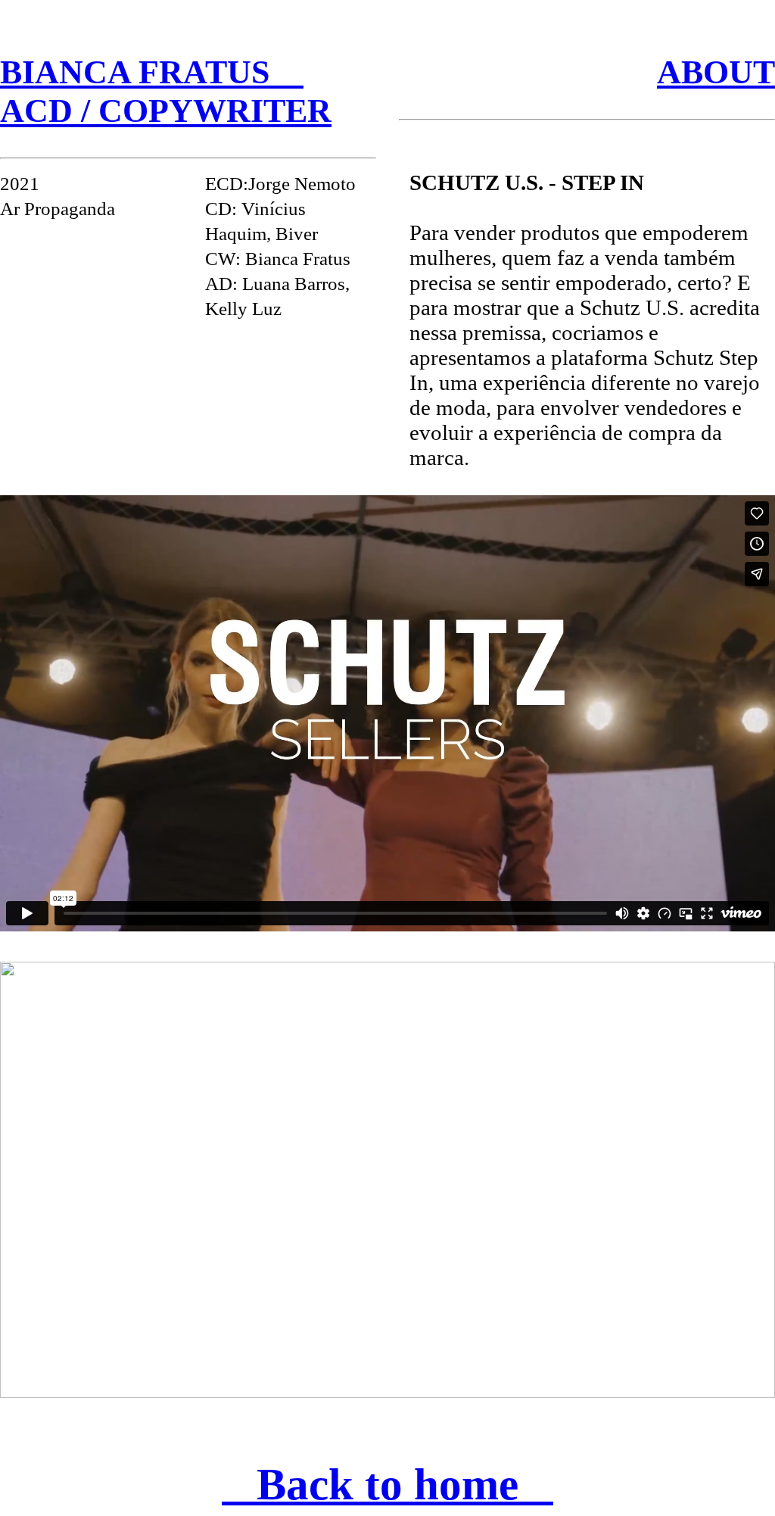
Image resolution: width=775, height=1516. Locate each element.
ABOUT (716, 72)
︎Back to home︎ (387, 1484)
